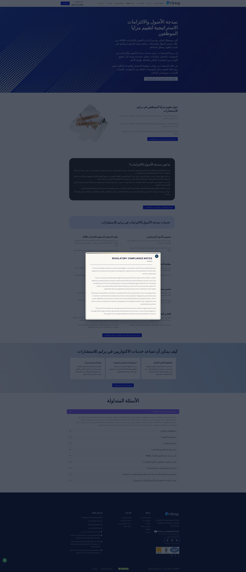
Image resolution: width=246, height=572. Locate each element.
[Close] (156, 256)
